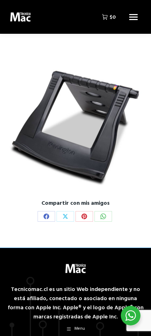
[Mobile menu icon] (133, 17)
